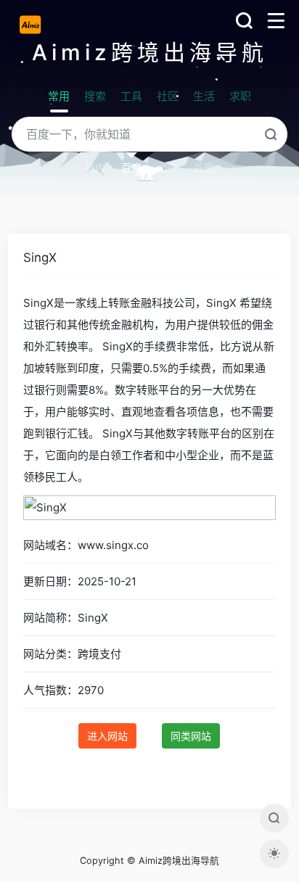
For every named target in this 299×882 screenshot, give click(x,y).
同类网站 (191, 736)
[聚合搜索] (274, 818)
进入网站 (107, 736)
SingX (40, 257)
